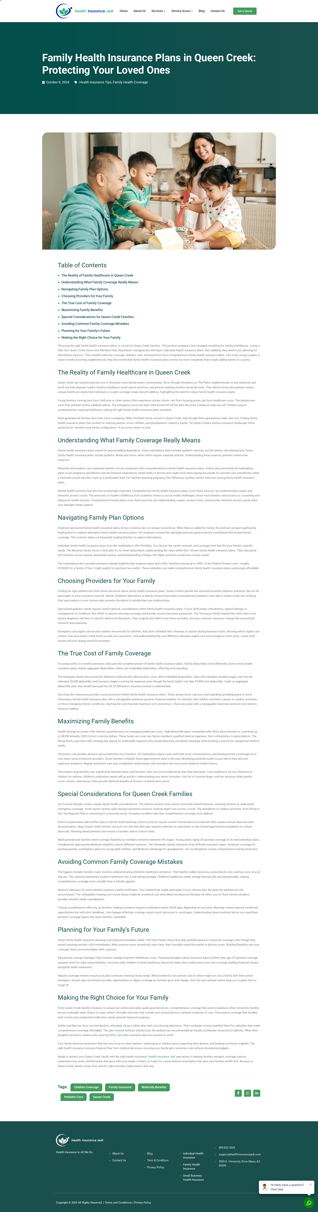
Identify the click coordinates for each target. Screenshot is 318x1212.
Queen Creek (101, 1097)
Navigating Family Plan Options (84, 289)
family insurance (120, 1087)
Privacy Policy (142, 1202)
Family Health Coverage (130, 82)
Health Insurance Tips (95, 82)
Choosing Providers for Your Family (87, 296)
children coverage (86, 1087)
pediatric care (73, 1097)
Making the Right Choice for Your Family (91, 337)
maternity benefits (154, 1087)
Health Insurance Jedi (162, 1056)
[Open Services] (165, 11)
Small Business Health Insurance (193, 1178)
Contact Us (119, 1160)
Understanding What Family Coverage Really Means (99, 282)
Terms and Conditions (118, 1202)
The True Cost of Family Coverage (86, 303)
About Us (118, 1153)
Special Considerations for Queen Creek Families (97, 317)
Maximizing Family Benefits (82, 310)
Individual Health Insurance (193, 1155)
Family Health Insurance (191, 1166)
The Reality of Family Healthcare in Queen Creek (97, 275)
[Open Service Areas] (192, 11)
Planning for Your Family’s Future (85, 331)
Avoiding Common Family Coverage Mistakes (95, 324)
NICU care (116, 1035)
